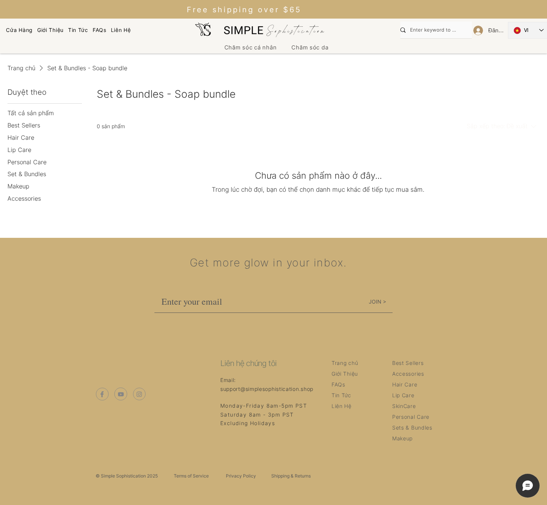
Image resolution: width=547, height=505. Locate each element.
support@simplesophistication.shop (266, 389)
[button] (250, 47)
